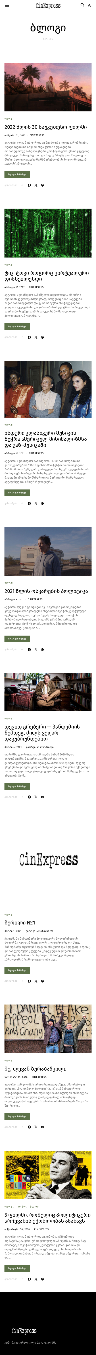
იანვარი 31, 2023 (14, 135)
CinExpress (37, 135)
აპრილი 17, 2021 (14, 453)
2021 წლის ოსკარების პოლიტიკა (46, 591)
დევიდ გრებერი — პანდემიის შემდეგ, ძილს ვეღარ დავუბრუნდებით (42, 733)
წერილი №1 (19, 923)
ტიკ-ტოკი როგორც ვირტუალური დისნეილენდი (46, 276)
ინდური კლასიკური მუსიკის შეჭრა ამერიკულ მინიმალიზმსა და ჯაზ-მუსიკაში (45, 439)
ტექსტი (34, 1206)
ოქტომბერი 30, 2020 (17, 1229)
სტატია (21, 1206)
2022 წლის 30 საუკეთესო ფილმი (45, 127)
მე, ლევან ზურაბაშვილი (35, 1069)
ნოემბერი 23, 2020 (15, 1077)
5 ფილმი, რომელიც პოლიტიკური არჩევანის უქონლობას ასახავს (47, 1218)
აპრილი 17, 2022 (14, 287)
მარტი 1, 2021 (12, 931)
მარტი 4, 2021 (13, 747)
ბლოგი (8, 118)
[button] (90, 5)
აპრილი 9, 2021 (14, 599)
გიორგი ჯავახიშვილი (40, 747)
